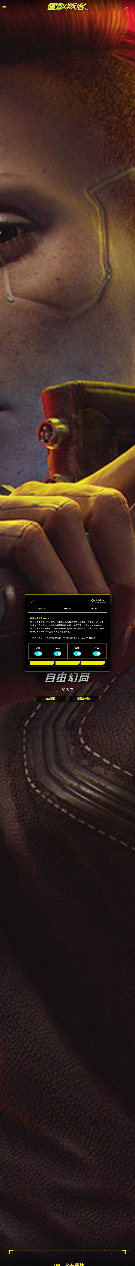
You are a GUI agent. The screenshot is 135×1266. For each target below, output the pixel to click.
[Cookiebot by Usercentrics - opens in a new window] (93, 601)
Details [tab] (67, 609)
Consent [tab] (41, 609)
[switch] (57, 653)
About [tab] (94, 609)
